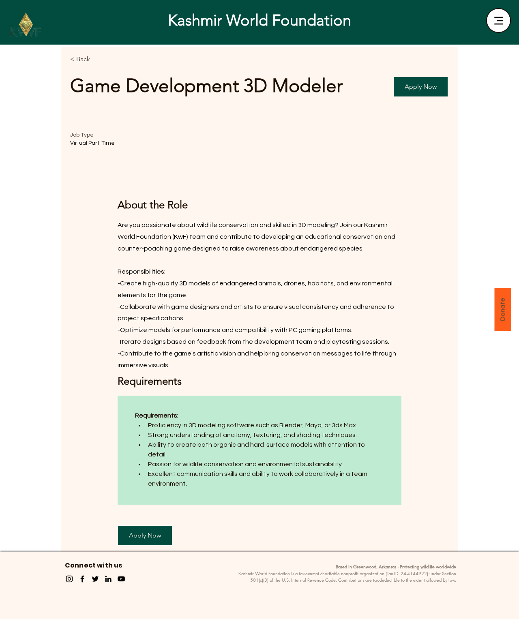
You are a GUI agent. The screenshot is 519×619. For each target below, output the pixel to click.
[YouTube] (121, 578)
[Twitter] (95, 578)
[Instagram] (69, 578)
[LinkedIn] (108, 578)
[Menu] (498, 20)
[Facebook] (82, 578)
